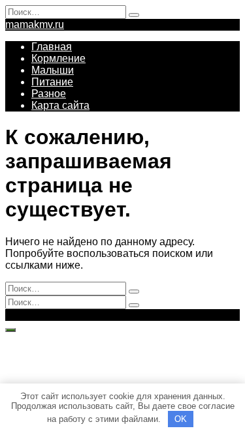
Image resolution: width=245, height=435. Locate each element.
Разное (48, 93)
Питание (52, 81)
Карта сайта (60, 105)
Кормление (58, 58)
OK (180, 419)
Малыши (52, 70)
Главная (51, 46)
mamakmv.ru (34, 24)
